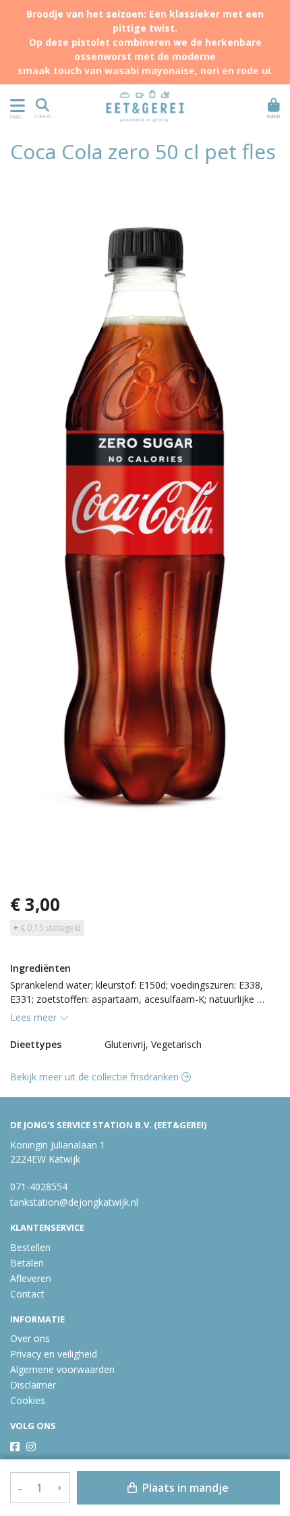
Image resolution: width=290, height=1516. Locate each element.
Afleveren (30, 1278)
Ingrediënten (40, 968)
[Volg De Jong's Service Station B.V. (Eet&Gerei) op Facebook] (15, 1446)
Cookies (27, 1400)
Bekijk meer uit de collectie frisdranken (95, 1076)
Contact (27, 1293)
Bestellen (30, 1247)
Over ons (30, 1338)
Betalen (27, 1262)
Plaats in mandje (184, 1487)
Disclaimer (33, 1384)
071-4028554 (38, 1186)
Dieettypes (35, 1044)
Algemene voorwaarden (62, 1369)
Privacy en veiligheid (53, 1353)
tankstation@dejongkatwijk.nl (74, 1202)
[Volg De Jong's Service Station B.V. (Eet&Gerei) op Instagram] (31, 1446)
